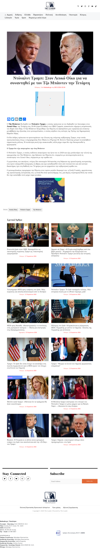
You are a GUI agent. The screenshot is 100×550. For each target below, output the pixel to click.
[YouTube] (92, 6)
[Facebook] (89, 6)
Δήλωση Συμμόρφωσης (70, 507)
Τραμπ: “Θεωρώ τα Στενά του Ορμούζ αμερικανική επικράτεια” (71, 365)
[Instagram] (85, 6)
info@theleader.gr (5, 535)
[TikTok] (96, 6)
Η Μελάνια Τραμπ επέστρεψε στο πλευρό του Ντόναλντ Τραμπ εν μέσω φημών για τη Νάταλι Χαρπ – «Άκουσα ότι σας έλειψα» (69, 404)
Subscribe (90, 481)
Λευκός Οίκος (13, 209)
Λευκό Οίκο (12, 126)
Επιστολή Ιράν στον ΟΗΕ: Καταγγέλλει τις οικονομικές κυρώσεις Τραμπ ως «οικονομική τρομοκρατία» (25, 251)
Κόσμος (37, 87)
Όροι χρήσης (56, 507)
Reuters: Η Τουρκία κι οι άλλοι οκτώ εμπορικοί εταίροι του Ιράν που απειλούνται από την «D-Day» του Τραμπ (27, 442)
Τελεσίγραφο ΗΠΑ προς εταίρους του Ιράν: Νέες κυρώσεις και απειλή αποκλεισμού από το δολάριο (26, 290)
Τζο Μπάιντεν (14, 124)
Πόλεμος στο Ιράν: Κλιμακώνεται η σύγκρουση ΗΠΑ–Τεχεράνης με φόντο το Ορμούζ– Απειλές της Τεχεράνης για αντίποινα (71, 327)
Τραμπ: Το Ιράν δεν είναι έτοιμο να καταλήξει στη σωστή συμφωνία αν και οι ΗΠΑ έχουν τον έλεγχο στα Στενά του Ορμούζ (26, 366)
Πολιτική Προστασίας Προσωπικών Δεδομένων (35, 507)
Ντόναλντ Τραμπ (39, 124)
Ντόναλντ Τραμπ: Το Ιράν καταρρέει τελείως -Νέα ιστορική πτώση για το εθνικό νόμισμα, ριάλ (71, 290)
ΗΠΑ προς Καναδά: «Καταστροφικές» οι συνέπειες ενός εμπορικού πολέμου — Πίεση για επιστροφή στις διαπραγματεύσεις (27, 327)
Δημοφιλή (22, 332)
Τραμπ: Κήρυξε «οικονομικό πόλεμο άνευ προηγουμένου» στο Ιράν (67, 441)
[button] (78, 6)
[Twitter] (82, 6)
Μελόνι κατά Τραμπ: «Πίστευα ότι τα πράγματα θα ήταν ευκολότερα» (27, 403)
